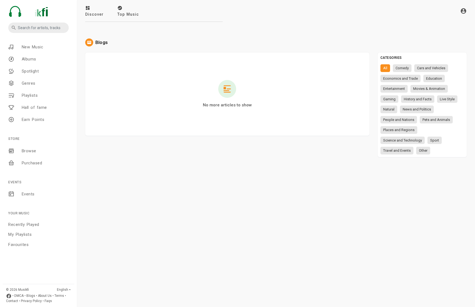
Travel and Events (397, 150)
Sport (434, 140)
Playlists (29, 95)
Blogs (30, 296)
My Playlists (20, 234)
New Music (31, 47)
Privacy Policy (31, 301)
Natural (388, 109)
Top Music (128, 14)
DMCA (19, 296)
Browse (28, 150)
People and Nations (398, 120)
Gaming (389, 99)
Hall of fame (33, 107)
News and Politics (417, 109)
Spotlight (29, 71)
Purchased (31, 163)
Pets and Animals (436, 120)
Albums (28, 59)
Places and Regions (399, 130)
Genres (27, 83)
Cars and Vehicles (431, 68)
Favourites (18, 244)
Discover (94, 14)
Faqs (48, 301)
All (385, 68)
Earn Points (32, 119)
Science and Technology (402, 140)
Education (434, 78)
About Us (45, 296)
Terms (59, 296)
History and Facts (418, 99)
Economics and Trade (400, 78)
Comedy (402, 68)
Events (27, 194)
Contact (12, 301)
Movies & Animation (429, 89)
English (62, 290)
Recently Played (23, 224)
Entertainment (394, 89)
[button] (38, 28)
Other (423, 150)
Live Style (447, 99)
